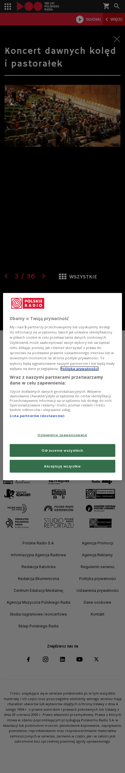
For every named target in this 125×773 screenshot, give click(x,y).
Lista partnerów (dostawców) (37, 415)
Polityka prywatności (79, 368)
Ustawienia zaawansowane (62, 435)
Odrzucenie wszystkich (62, 450)
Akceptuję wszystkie (62, 466)
